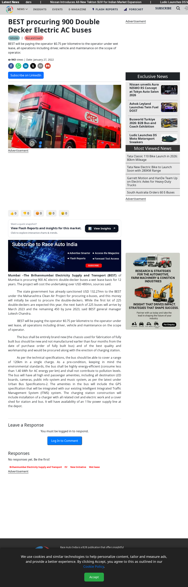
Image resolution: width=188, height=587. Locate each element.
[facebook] (11, 66)
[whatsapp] (18, 66)
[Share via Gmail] (48, 66)
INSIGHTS (39, 9)
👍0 (13, 213)
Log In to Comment (64, 441)
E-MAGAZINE (77, 9)
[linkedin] (26, 66)
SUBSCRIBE (163, 8)
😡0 (39, 213)
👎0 (26, 213)
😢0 (51, 213)
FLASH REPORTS (107, 9)
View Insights (101, 228)
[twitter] (33, 66)
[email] (40, 66)
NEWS (21, 9)
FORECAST (136, 9)
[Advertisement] (64, 181)
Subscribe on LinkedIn (25, 75)
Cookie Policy (93, 566)
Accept (94, 577)
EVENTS (57, 9)
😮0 (64, 213)
